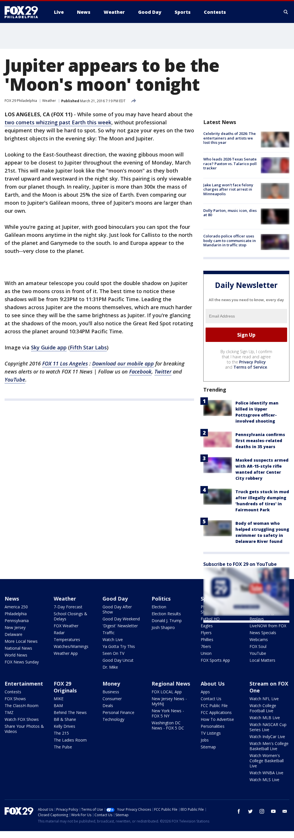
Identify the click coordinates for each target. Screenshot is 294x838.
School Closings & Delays (70, 616)
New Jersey (15, 627)
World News (16, 655)
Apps (205, 691)
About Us (213, 683)
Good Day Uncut (118, 660)
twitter (250, 811)
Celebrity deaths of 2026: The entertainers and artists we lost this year (229, 138)
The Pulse (63, 747)
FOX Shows (15, 698)
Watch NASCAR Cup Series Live (268, 727)
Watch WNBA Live (266, 772)
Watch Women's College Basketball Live (266, 761)
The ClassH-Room (21, 705)
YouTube (257, 653)
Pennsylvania (17, 620)
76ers (206, 646)
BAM (58, 705)
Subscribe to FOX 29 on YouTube (240, 564)
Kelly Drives (64, 726)
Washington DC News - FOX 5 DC (168, 725)
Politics (161, 598)
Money (111, 683)
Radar (59, 632)
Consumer (112, 698)
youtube (273, 811)
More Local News (21, 641)
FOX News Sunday (22, 662)
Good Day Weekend (121, 619)
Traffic (108, 632)
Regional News (171, 683)
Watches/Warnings (71, 646)
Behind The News (70, 712)
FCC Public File (214, 705)
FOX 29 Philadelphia (21, 100)
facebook (238, 811)
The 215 (61, 733)
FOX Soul (257, 646)
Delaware (13, 634)
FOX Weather (66, 625)
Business (110, 691)
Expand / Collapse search (286, 12)
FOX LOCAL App (167, 691)
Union (206, 653)
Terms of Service (250, 367)
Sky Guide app (49, 347)
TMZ (9, 712)
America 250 (16, 606)
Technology (113, 719)
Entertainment (24, 683)
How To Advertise (217, 719)
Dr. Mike (110, 667)
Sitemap (208, 747)
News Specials (262, 632)
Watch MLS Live (264, 779)
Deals (107, 705)
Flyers (206, 632)
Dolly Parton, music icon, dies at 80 (230, 213)
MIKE (58, 698)
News (12, 598)
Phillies (207, 639)
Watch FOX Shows (22, 719)
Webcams (258, 639)
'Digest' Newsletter (120, 625)
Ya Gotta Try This (118, 646)
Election (159, 606)
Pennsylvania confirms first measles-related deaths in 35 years (260, 440)
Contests (13, 691)
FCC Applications (216, 712)
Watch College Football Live (262, 708)
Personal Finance (118, 712)
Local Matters (262, 660)
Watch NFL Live (264, 698)
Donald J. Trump (167, 620)
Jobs (205, 740)
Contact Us (211, 698)
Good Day (115, 598)
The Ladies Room (70, 740)
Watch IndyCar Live (267, 736)
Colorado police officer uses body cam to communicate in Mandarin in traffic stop (229, 240)
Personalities (213, 726)
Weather (49, 100)
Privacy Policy (252, 362)
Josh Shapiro (163, 627)
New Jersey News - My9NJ (169, 701)
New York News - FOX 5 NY (168, 713)
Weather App (66, 653)
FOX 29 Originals (65, 687)
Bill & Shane (65, 719)
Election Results (166, 613)
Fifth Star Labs (88, 347)
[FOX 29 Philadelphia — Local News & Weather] (23, 12)
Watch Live (112, 639)
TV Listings (211, 733)
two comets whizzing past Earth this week (58, 122)
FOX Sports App (215, 660)
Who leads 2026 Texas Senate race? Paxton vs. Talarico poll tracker (230, 163)
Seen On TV (113, 653)
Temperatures (67, 639)
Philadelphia (16, 613)
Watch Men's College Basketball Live (269, 746)
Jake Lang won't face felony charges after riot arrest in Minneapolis (228, 189)
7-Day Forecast (68, 606)
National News (18, 648)
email (284, 811)
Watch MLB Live (264, 717)
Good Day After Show (117, 609)
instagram (261, 811)
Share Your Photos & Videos (24, 728)
